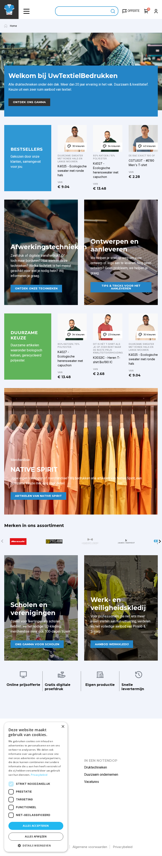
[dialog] (36, 787)
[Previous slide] (2, 541)
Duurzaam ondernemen (101, 775)
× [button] (62, 726)
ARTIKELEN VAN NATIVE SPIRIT (38, 495)
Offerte (134, 10)
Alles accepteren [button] (36, 826)
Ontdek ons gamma (29, 102)
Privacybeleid (122, 847)
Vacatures (91, 782)
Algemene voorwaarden (90, 847)
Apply (113, 11)
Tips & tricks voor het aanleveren (120, 287)
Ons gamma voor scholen (37, 644)
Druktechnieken (95, 767)
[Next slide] (160, 541)
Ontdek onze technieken (36, 288)
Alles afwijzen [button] (36, 836)
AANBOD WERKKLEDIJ (112, 644)
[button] (26, 11)
